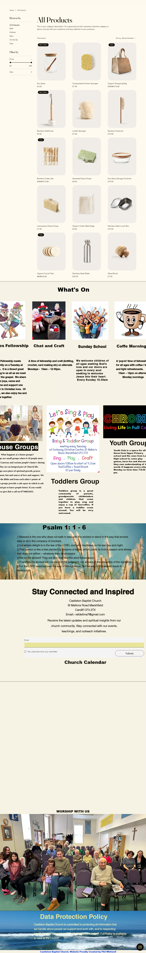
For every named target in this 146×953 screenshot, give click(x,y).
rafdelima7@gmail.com (90, 614)
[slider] (10, 62)
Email (26, 640)
